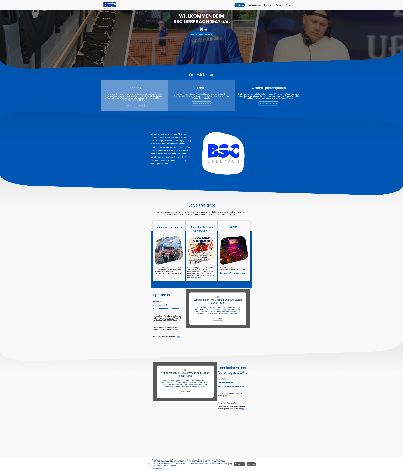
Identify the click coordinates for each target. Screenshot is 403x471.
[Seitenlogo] (109, 5)
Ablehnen (251, 464)
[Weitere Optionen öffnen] (297, 5)
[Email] (206, 29)
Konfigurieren (157, 468)
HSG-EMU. (197, 277)
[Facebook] (197, 29)
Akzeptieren (217, 319)
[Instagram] (201, 29)
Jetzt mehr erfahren (134, 105)
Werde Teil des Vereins (201, 34)
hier (178, 337)
